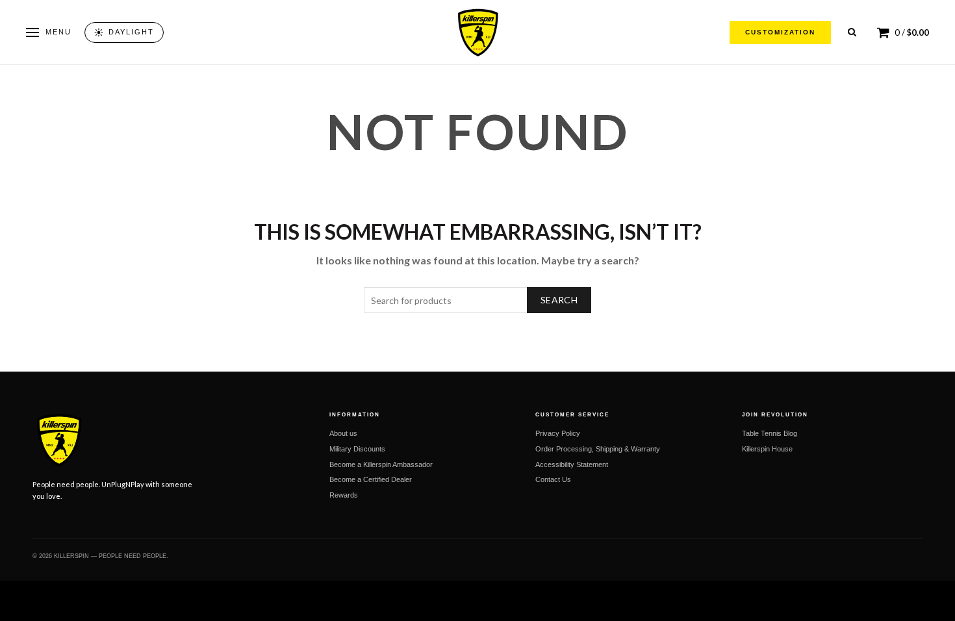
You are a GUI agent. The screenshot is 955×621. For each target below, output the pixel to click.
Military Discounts (357, 449)
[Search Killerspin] (852, 32)
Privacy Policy (557, 433)
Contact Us (553, 479)
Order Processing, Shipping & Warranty (597, 449)
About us (343, 433)
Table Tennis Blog (769, 433)
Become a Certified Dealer (370, 479)
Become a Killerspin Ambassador (381, 464)
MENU (58, 32)
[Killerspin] (477, 32)
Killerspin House (767, 449)
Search (559, 299)
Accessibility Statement (571, 464)
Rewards (343, 495)
